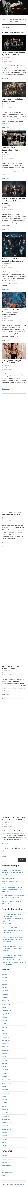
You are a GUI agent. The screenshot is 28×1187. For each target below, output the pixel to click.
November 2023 (6, 1083)
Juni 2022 (4, 1139)
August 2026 (5, 974)
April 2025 (4, 1027)
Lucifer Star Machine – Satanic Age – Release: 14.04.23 (13, 54)
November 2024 (6, 1043)
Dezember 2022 (6, 1119)
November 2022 (6, 1122)
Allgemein (4, 1155)
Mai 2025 (4, 1024)
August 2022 (5, 1132)
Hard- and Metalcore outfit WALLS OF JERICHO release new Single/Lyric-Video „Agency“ (12, 889)
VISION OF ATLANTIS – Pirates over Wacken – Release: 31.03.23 (13, 201)
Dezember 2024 (6, 1040)
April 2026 (4, 987)
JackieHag (6, 937)
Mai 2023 (4, 1103)
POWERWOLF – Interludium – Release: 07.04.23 (13, 100)
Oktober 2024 (5, 1047)
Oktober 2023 (5, 1086)
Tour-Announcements (8, 1179)
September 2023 (6, 1089)
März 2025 (5, 1030)
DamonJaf (6, 928)
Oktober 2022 (5, 1126)
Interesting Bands (6, 1165)
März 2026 (5, 991)
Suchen (4, 856)
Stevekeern (6, 946)
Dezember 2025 (6, 1001)
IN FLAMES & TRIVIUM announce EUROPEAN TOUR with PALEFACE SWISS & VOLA (13, 881)
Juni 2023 (4, 1099)
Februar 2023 (5, 1113)
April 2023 (4, 1106)
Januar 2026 (5, 997)
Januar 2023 (5, 1116)
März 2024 (5, 1070)
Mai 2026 (4, 984)
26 (19, 848)
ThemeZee (21, 1184)
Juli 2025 (4, 1017)
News (3, 1175)
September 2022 (6, 1129)
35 (3, 850)
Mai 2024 (4, 1063)
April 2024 (4, 1066)
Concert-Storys (6, 1162)
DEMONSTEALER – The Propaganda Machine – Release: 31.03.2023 (10, 312)
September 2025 (6, 1010)
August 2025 (5, 1014)
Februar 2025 (5, 1033)
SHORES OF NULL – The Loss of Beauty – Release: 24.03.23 (13, 819)
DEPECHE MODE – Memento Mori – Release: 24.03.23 (12, 513)
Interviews (4, 1169)
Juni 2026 (4, 981)
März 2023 (5, 1109)
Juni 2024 (4, 1060)
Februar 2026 (5, 994)
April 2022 (4, 1145)
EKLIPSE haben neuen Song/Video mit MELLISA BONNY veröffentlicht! (13, 930)
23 (9, 848)
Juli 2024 (4, 1057)
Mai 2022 (4, 1142)
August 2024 (5, 1053)
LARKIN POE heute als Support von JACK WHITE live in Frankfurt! (13, 948)
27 (22, 848)
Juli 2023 (4, 1096)
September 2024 (6, 1050)
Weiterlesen (5, 78)
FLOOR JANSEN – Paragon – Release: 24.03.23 (12, 362)
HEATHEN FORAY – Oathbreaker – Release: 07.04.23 (11, 150)
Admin (5, 59)
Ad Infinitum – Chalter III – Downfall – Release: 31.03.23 (12, 260)
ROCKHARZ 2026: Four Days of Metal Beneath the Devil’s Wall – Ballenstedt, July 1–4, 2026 (13, 873)
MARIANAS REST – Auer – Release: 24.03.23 (11, 667)
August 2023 (5, 1093)
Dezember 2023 (6, 1080)
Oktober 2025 (5, 1007)
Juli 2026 (4, 978)
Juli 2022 (4, 1136)
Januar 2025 (5, 1037)
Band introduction (7, 1159)
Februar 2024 (5, 1073)
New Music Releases (8, 61)
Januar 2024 (5, 1076)
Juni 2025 (4, 1020)
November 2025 (6, 1004)
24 (12, 848)
